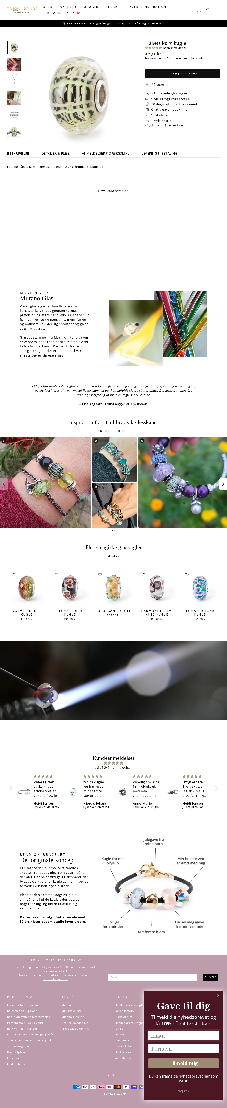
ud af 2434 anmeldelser (113, 767)
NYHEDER (68, 7)
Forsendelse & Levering (23, 1005)
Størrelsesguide (18, 1046)
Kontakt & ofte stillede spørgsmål (30, 1034)
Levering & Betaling (159, 153)
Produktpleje (16, 1052)
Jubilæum (52, 13)
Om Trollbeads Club (74, 1023)
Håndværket (123, 1016)
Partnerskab (124, 1052)
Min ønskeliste (71, 1011)
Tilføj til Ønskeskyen (167, 125)
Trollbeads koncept (128, 1005)
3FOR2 (49, 7)
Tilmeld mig (184, 1063)
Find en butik (16, 1064)
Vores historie (125, 1011)
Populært (91, 7)
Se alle (113, 555)
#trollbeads (123, 1058)
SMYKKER (114, 7)
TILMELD (210, 977)
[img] (113, 763)
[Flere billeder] (223, 484)
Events (120, 1034)
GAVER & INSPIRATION (146, 7)
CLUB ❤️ (73, 13)
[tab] (112, 530)
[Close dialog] (219, 995)
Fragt (169, 58)
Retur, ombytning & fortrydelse (28, 1016)
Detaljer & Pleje (55, 153)
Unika (119, 1028)
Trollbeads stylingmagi (131, 1023)
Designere (122, 1040)
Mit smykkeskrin (73, 1016)
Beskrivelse (18, 153)
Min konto (68, 1005)
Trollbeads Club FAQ (75, 1028)
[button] (153, 47)
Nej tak (184, 1091)
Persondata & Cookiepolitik (26, 1023)
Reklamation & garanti (22, 1011)
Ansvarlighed (124, 1046)
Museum (13, 1058)
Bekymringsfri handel (22, 1028)
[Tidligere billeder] (4, 484)
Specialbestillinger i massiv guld (29, 1040)
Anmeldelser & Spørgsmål (105, 153)
